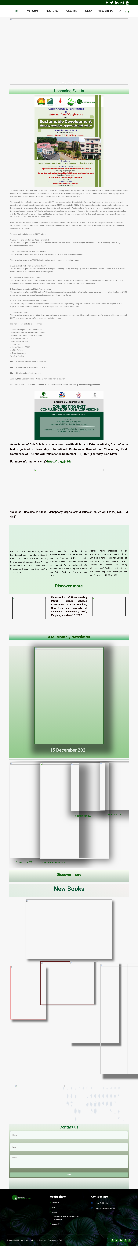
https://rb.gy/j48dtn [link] (59, 461)
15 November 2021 (24, 862)
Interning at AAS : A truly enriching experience (66, 1217)
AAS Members (32, 11)
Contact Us (56, 1224)
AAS (44, 862)
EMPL (61, 1240)
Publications (71, 11)
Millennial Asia (51, 11)
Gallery (88, 11)
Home (17, 11)
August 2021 (114, 814)
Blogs (54, 1212)
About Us (55, 1203)
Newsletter (60, 862)
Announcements (105, 11)
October (50, 862)
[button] (69, 51)
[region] (69, 51)
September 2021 (84, 815)
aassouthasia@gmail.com (105, 1208)
